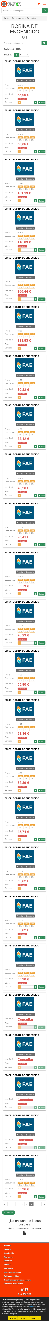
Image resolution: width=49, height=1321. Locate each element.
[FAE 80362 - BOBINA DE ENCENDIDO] (24, 512)
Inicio (6, 18)
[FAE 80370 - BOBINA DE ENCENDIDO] (24, 758)
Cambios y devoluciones (13, 1283)
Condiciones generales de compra (17, 1280)
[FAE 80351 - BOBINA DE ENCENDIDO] (24, 218)
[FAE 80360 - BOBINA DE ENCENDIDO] (24, 414)
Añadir (42, 102)
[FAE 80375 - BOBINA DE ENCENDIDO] (24, 955)
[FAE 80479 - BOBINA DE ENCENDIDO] (24, 1124)
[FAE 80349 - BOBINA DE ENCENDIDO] (24, 119)
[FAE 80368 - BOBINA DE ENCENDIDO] (24, 660)
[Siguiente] (44, 1204)
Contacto (7, 1249)
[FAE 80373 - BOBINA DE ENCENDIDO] (24, 905)
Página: (8, 54)
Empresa (7, 1245)
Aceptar (13, 1318)
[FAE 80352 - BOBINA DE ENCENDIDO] (24, 267)
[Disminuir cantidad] (19, 102)
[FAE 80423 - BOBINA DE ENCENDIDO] (24, 1004)
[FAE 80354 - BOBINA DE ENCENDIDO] (24, 316)
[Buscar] (45, 10)
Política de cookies (11, 1276)
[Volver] (4, 1204)
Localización (9, 1253)
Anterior (8, 1212)
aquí (31, 1306)
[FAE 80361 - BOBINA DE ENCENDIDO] (24, 463)
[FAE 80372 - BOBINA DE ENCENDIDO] (24, 856)
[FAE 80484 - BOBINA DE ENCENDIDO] (24, 1165)
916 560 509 (24, 1294)
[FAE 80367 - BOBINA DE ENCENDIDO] (24, 611)
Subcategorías (18, 18)
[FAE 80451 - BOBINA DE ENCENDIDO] (24, 1044)
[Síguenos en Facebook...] (26, 1289)
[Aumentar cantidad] (35, 102)
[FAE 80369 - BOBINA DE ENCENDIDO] (24, 709)
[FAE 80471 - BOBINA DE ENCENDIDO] (24, 1084)
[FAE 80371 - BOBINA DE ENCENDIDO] (24, 807)
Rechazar (23, 1318)
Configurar (35, 1318)
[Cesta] (39, 4)
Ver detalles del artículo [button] (25, 81)
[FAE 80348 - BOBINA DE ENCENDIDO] (24, 70)
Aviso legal (8, 1268)
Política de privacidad (12, 1272)
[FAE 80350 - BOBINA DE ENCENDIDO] (24, 168)
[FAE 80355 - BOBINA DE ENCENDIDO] (24, 365)
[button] (16, 55)
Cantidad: (8, 102)
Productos (8, 1260)
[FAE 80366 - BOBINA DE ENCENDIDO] (24, 561)
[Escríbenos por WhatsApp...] (22, 1289)
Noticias (7, 1264)
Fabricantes (8, 1257)
